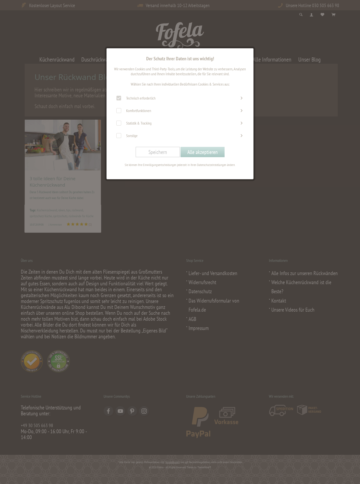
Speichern (157, 152)
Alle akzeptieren (202, 152)
